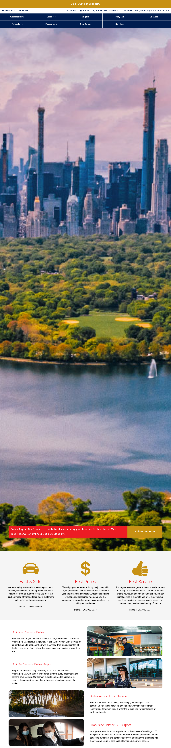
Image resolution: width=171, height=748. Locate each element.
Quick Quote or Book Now (85, 3)
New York (119, 24)
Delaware (154, 17)
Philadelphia (17, 24)
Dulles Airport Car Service (16, 10)
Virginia (85, 17)
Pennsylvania (51, 24)
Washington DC (17, 17)
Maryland (119, 17)
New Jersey (85, 24)
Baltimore (51, 17)
